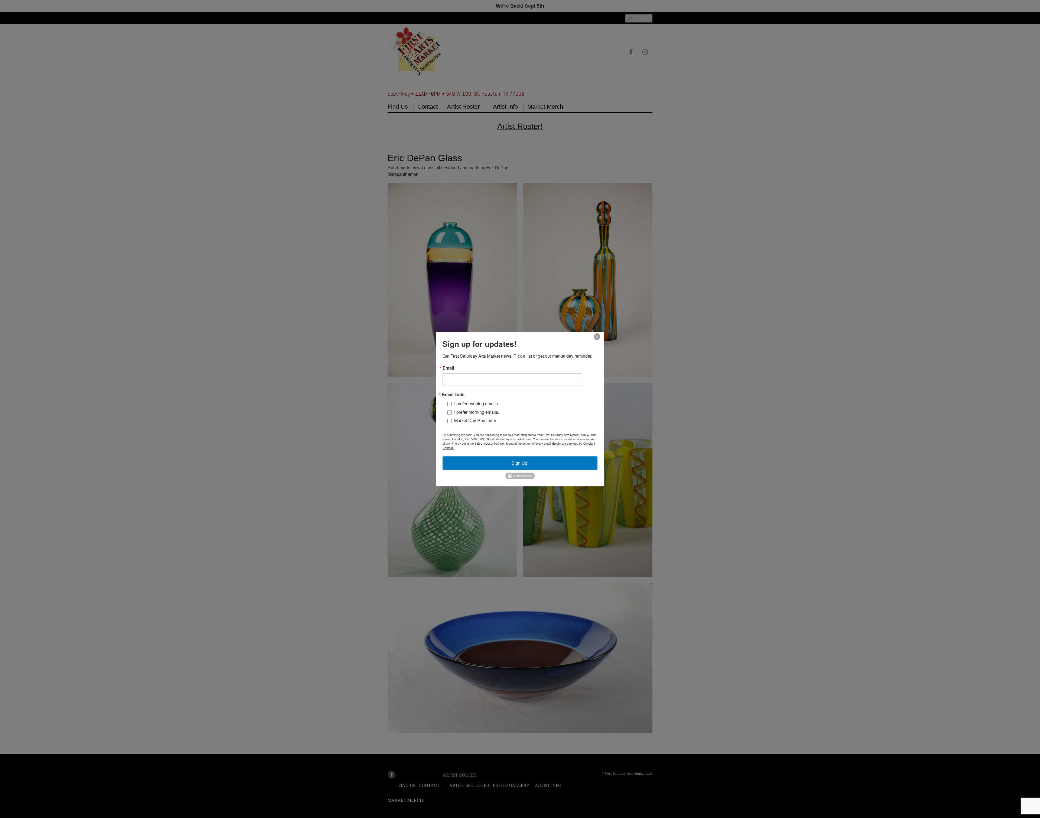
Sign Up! (520, 463)
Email (448, 368)
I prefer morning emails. (476, 412)
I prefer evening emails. (476, 403)
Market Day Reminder (475, 420)
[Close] (597, 336)
